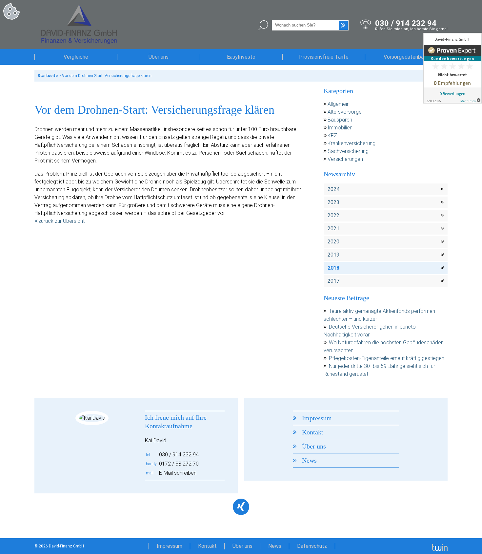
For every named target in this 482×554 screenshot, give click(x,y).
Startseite (47, 75)
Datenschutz (312, 546)
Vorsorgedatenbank (406, 57)
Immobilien (340, 127)
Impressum (317, 418)
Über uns (159, 57)
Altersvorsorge (345, 112)
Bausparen (340, 120)
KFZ (332, 135)
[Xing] (241, 507)
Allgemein (339, 104)
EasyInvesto (241, 57)
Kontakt (312, 432)
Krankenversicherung (351, 143)
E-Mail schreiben (177, 473)
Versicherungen (345, 159)
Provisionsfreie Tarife (324, 57)
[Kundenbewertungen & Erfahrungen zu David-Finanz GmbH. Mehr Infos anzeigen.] (452, 68)
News (309, 460)
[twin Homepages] (440, 546)
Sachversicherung (348, 151)
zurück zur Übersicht (61, 221)
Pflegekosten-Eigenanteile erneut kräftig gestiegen (386, 358)
